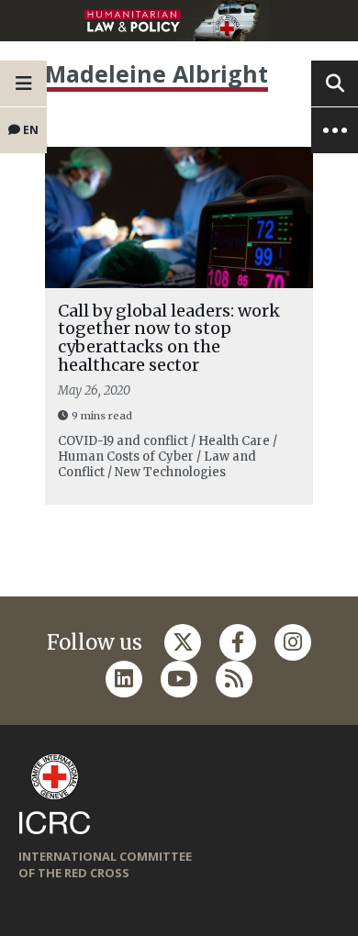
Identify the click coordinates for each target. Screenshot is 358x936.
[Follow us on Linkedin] (124, 679)
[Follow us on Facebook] (237, 642)
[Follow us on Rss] (234, 679)
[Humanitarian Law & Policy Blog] (179, 20)
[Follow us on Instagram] (292, 642)
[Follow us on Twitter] (182, 642)
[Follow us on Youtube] (179, 679)
